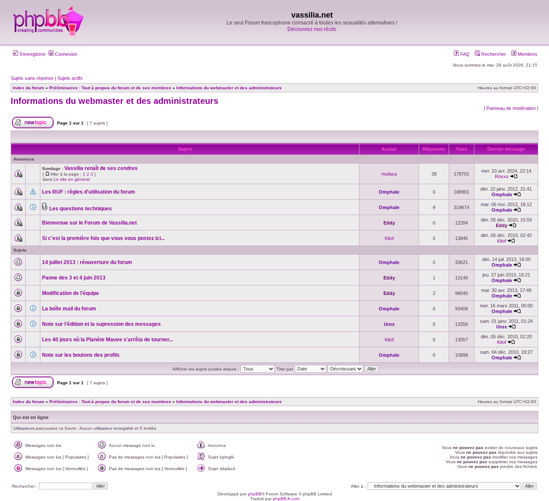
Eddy (389, 222)
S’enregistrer (32, 54)
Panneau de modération (511, 108)
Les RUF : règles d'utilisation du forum (88, 192)
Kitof (389, 238)
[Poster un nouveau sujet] (33, 126)
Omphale (389, 191)
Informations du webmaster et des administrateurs (114, 101)
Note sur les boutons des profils (81, 355)
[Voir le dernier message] (514, 176)
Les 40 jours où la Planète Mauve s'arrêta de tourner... (107, 340)
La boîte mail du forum (69, 309)
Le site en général (72, 179)
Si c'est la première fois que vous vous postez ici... (103, 238)
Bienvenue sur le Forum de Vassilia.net (89, 223)
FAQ (464, 54)
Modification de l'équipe (70, 293)
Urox (389, 324)
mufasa (389, 173)
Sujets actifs (70, 78)
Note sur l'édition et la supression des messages (101, 324)
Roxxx (502, 176)
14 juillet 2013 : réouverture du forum (87, 262)
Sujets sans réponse (32, 78)
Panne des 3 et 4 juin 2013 (74, 278)
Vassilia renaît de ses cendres (101, 168)
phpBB (255, 494)
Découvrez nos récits (311, 29)
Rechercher (493, 54)
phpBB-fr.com (286, 498)
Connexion (65, 54)
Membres (526, 54)
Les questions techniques (80, 209)
